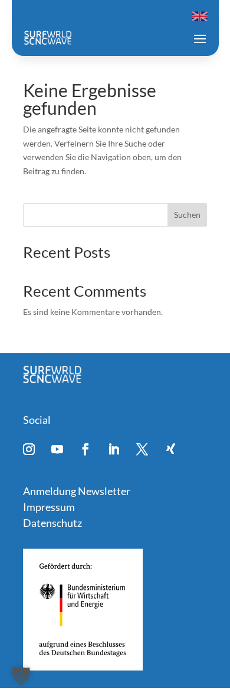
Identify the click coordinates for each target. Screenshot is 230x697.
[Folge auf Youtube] (57, 449)
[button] (21, 676)
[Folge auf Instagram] (29, 449)
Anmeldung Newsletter (76, 490)
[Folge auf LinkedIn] (114, 449)
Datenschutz (52, 522)
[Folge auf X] (142, 449)
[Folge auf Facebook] (85, 449)
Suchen (187, 215)
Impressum (49, 506)
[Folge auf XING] (170, 449)
